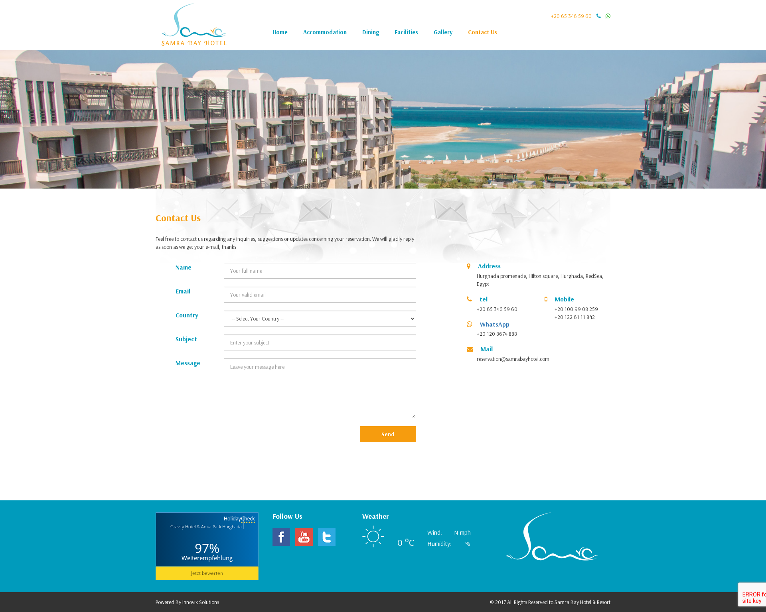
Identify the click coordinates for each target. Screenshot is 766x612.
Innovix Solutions (200, 602)
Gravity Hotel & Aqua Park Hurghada (206, 526)
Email (183, 291)
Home (280, 32)
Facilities (406, 32)
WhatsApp (493, 324)
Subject (186, 339)
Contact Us (482, 32)
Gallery (443, 32)
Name (184, 267)
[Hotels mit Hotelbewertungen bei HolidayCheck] (207, 533)
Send (387, 434)
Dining (370, 32)
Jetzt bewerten (207, 573)
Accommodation (325, 32)
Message (188, 363)
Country (187, 315)
